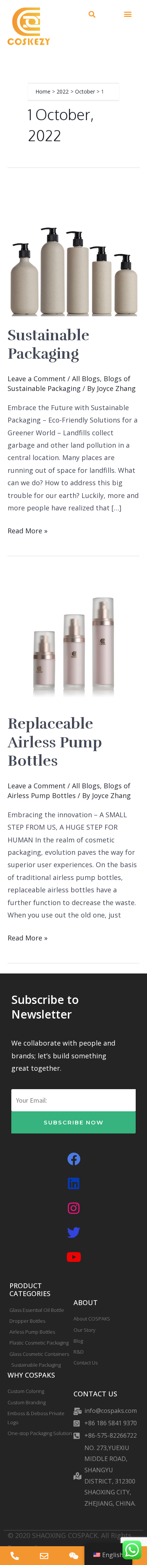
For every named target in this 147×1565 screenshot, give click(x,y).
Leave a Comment (37, 378)
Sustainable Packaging (48, 344)
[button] (92, 14)
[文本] (14, 1555)
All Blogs (86, 378)
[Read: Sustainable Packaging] (73, 249)
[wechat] (73, 1555)
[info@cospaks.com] (44, 1555)
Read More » (27, 530)
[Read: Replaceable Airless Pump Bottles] (73, 638)
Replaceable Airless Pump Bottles (55, 742)
